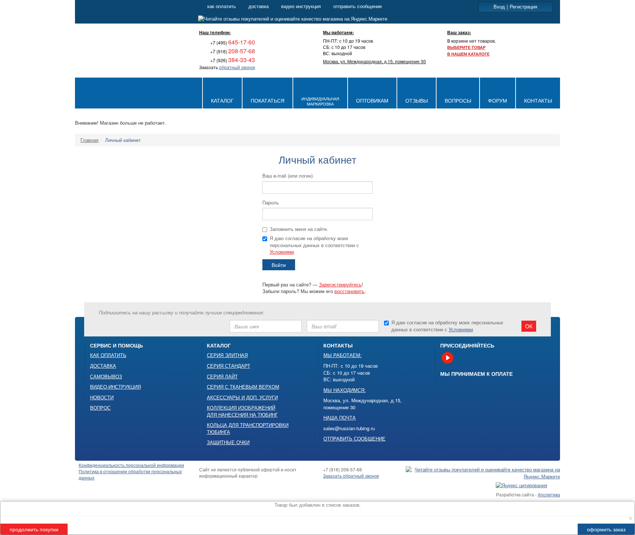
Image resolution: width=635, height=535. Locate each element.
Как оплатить (108, 355)
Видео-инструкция (115, 387)
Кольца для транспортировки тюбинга (247, 428)
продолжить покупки (34, 529)
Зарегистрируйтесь (340, 284)
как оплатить (221, 6)
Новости (102, 397)
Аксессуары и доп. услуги (242, 397)
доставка (258, 6)
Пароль (270, 202)
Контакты (538, 100)
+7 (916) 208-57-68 (342, 469)
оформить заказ (606, 529)
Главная (89, 139)
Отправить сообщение (354, 438)
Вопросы (458, 100)
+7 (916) (232, 51)
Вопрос (100, 407)
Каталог (222, 100)
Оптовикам (372, 100)
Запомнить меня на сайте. (299, 229)
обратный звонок (237, 67)
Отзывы (416, 100)
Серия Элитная (227, 355)
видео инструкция (301, 6)
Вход (499, 6)
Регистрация (523, 6)
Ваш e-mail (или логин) (287, 175)
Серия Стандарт (228, 366)
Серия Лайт (222, 376)
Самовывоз (106, 376)
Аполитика (549, 494)
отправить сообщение (357, 6)
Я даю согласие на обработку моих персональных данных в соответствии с (314, 245)
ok (528, 326)
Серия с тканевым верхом (243, 387)
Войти (279, 264)
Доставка (103, 366)
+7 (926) (232, 60)
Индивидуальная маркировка (320, 101)
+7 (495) (232, 42)
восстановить (349, 291)
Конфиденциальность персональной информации (131, 465)
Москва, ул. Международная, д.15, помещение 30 (374, 61)
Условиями (282, 251)
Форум (497, 100)
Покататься (267, 100)
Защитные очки (228, 442)
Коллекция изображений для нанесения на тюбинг (242, 411)
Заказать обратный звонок (351, 475)
